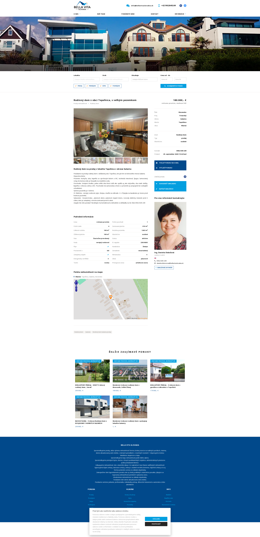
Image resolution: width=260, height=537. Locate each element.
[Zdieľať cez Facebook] (185, 176)
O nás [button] (76, 14)
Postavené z (78, 250)
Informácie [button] (179, 14)
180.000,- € (174, 101)
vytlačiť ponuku (165, 168)
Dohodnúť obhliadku (167, 184)
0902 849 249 (162, 261)
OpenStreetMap (142, 318)
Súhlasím (156, 519)
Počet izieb (77, 226)
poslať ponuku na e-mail (169, 163)
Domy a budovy (130, 495)
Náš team (101, 14)
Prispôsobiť (156, 524)
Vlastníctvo (116, 234)
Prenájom (92, 86)
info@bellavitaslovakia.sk (142, 6)
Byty (130, 498)
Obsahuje (135, 75)
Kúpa (104, 86)
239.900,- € (79, 426)
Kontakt (154, 14)
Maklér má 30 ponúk (164, 267)
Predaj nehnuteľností (80, 103)
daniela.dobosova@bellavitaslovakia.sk (170, 263)
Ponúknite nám (127, 14)
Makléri (168, 495)
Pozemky (130, 505)
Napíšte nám (168, 498)
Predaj (80, 86)
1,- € (114, 426)
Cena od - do (165, 75)
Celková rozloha (79, 230)
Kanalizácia (116, 246)
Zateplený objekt (80, 255)
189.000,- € (117, 390)
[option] (130, 44)
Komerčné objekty (130, 501)
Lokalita (77, 75)
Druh (104, 75)
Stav (75, 238)
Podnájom (116, 86)
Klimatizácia (116, 255)
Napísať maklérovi (166, 189)
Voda (75, 242)
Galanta (88, 332)
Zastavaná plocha (118, 226)
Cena (75, 222)
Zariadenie (116, 250)
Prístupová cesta (118, 263)
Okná (114, 259)
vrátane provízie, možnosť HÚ (88, 361)
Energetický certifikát (81, 259)
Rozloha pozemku (118, 230)
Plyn (75, 246)
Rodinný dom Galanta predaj (102, 332)
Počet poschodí (117, 222)
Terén (76, 263)
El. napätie (115, 242)
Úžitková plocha (79, 234)
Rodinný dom (94, 103)
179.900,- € (154, 390)
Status (114, 238)
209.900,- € (79, 390)
